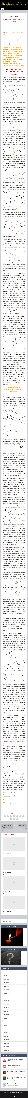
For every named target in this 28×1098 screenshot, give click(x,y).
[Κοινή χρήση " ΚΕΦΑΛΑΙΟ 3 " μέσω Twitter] (8, 815)
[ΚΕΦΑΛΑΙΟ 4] (14, 863)
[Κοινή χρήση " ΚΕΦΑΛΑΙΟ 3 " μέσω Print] (16, 818)
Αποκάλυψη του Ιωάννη (9, 19)
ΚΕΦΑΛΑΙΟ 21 (7, 911)
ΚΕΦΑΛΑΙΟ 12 (6, 1014)
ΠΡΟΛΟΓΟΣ (5, 972)
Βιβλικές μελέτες (16, 1062)
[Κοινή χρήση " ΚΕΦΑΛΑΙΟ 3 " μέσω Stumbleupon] (11, 818)
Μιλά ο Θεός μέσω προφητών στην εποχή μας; (16, 1078)
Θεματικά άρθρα (16, 1067)
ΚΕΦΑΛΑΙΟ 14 (6, 1022)
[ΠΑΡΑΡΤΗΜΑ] (14, 883)
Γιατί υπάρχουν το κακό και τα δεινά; (15, 1059)
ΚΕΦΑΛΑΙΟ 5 (6, 990)
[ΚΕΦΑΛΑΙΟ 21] (14, 902)
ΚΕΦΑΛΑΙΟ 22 (6, 1050)
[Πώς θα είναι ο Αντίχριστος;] (4, 1085)
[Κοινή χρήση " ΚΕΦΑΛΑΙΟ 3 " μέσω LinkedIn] (19, 815)
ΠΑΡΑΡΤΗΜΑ (7, 892)
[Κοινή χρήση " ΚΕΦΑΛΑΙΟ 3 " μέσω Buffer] (22, 815)
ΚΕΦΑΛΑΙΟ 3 (6, 982)
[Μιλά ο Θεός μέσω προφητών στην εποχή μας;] (4, 1078)
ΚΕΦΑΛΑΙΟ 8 (6, 1000)
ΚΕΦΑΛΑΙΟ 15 (6, 1025)
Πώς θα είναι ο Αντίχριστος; (14, 1083)
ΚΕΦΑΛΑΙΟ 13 (6, 1018)
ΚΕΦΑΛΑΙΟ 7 (6, 997)
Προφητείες (15, 1085)
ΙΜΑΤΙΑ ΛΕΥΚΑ (11, 61)
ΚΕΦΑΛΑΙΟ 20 (6, 1043)
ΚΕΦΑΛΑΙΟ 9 (6, 1004)
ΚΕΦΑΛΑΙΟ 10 (6, 1007)
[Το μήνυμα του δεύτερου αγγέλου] (4, 1072)
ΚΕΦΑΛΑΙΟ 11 (6, 1011)
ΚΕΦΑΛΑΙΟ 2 (6, 979)
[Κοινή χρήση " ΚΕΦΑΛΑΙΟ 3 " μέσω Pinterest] (16, 815)
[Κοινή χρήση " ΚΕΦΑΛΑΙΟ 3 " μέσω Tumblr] (14, 815)
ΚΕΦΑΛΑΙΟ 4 (7, 872)
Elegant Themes (16, 1092)
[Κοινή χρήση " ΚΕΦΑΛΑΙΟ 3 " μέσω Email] (14, 818)
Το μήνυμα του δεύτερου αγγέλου (16, 1071)
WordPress (17, 1094)
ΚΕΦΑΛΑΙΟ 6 (6, 993)
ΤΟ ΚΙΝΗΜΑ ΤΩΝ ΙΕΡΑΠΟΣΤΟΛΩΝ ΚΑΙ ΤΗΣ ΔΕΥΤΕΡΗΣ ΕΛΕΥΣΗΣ (12, 47)
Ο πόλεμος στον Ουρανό (13, 1065)
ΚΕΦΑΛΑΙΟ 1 (7, 853)
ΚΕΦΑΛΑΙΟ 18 (6, 1036)
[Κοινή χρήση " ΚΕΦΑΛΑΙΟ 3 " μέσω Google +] (11, 815)
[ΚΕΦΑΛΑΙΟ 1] (14, 844)
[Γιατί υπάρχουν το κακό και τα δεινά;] (4, 1060)
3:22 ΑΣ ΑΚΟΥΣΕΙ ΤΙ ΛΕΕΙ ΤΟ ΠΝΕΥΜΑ (15, 65)
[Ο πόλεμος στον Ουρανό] (4, 1066)
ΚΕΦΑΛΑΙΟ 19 (6, 1039)
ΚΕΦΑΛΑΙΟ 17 (6, 1032)
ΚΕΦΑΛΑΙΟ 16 (6, 1029)
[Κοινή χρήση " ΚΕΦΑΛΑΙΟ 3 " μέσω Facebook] (5, 815)
